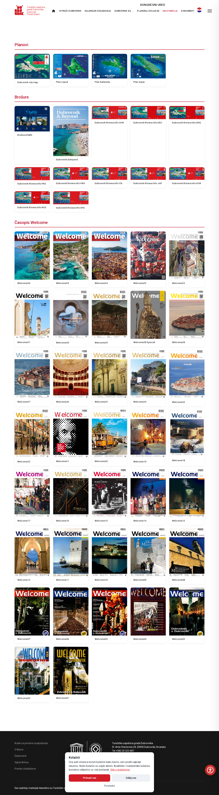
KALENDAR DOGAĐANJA (98, 11)
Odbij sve (131, 778)
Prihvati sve (89, 778)
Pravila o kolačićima (25, 768)
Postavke (109, 785)
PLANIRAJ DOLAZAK (148, 11)
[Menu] (209, 11)
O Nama (19, 749)
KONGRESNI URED (152, 4)
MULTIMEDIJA (170, 11)
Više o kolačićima (120, 769)
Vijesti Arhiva (22, 762)
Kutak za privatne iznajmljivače (31, 743)
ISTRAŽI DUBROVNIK (70, 11)
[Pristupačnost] (210, 770)
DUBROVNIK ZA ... (124, 11)
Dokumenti (187, 11)
